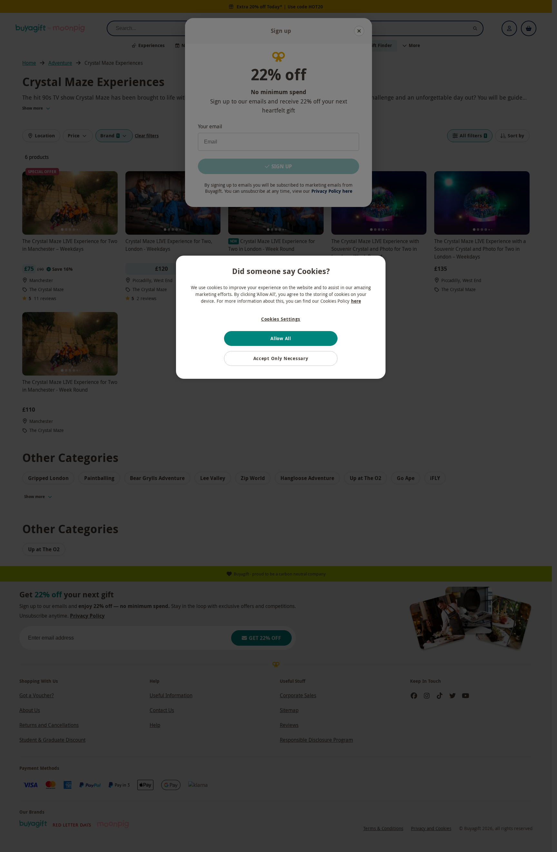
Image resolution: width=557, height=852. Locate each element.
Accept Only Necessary (280, 358)
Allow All (280, 338)
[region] (281, 317)
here (356, 301)
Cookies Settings (280, 319)
